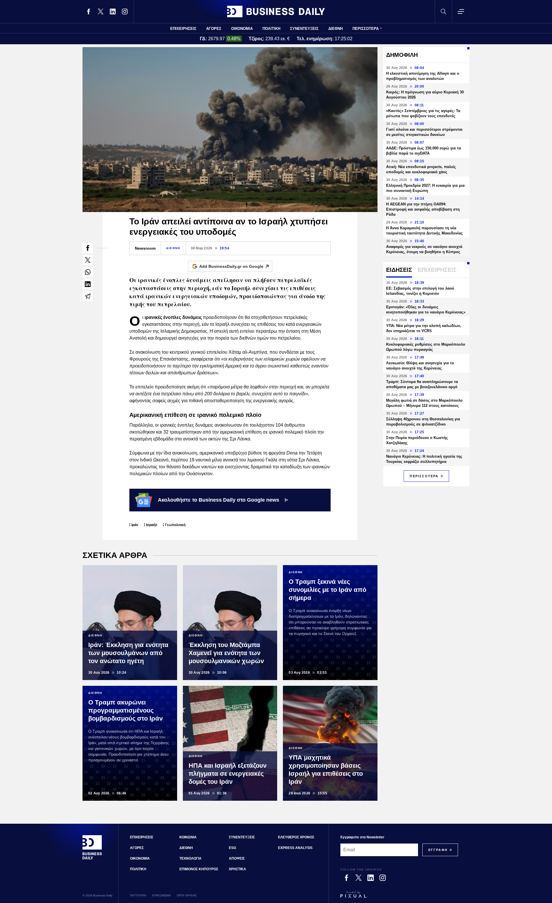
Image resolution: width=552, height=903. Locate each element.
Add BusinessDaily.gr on (231, 266)
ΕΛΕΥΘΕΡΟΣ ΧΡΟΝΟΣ (296, 837)
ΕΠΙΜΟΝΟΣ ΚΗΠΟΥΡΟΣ (198, 869)
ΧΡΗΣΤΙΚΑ (237, 869)
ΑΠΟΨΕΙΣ (237, 858)
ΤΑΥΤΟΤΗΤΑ (138, 895)
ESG (232, 848)
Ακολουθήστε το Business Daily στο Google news (218, 500)
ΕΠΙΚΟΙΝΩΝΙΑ (161, 895)
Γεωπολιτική (175, 525)
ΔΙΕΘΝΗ (335, 28)
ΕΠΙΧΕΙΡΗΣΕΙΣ (183, 28)
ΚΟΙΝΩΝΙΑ (188, 837)
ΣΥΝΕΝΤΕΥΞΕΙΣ (304, 28)
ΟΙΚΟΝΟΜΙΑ (242, 28)
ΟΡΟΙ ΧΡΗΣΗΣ (187, 895)
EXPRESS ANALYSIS (295, 848)
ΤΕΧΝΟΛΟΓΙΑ (190, 858)
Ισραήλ (151, 525)
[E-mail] (88, 296)
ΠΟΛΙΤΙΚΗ (271, 28)
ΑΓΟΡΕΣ (213, 28)
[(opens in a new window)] (89, 11)
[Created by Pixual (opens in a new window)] (399, 897)
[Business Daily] (276, 11)
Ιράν (134, 525)
